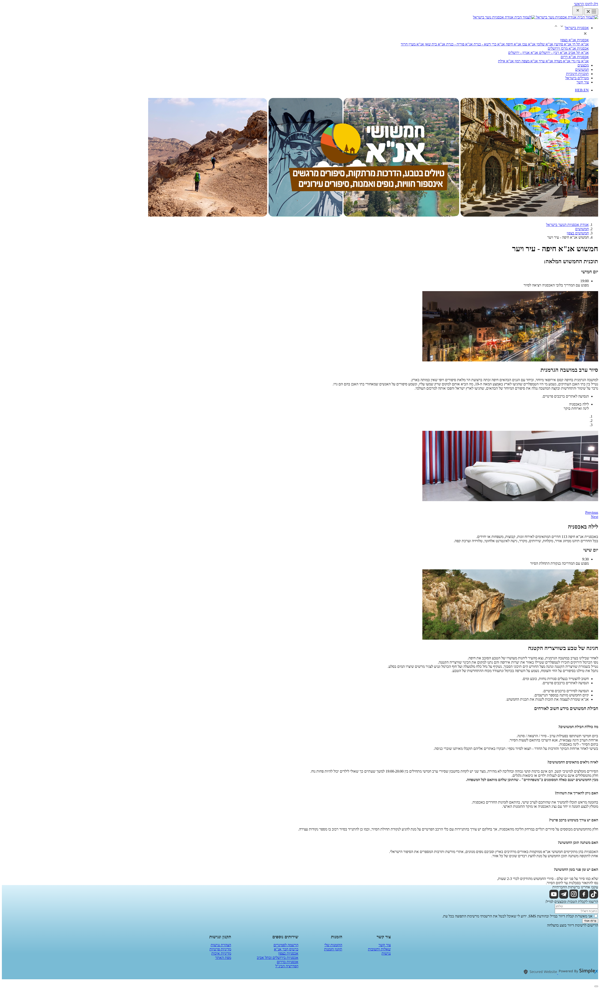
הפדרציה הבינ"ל (286, 966)
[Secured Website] (540, 973)
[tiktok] (593, 897)
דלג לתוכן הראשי (586, 4)
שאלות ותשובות (379, 949)
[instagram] (573, 897)
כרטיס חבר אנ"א (286, 949)
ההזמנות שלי (333, 945)
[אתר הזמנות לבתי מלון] (577, 973)
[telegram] (563, 897)
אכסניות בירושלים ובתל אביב (277, 958)
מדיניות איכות (221, 953)
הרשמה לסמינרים (286, 945)
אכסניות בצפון (288, 953)
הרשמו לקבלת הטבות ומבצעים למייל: (571, 902)
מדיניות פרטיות (220, 949)
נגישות (386, 953)
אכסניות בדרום (287, 962)
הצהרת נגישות (221, 945)
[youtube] (553, 897)
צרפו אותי (590, 921)
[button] (571, 28)
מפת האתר (223, 958)
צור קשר (385, 945)
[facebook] (583, 897)
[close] (577, 10)
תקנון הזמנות (333, 949)
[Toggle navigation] (591, 11)
